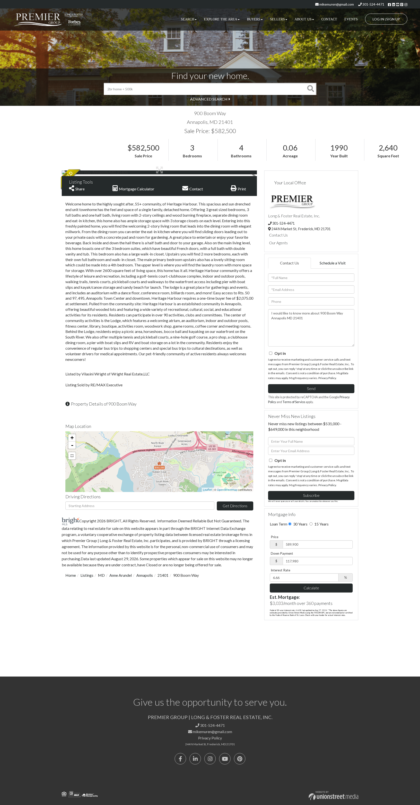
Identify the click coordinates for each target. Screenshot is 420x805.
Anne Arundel (120, 575)
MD (101, 575)
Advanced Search (209, 99)
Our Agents (278, 242)
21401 (163, 575)
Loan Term (278, 524)
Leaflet (207, 489)
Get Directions (235, 505)
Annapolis (144, 575)
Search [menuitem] (187, 19)
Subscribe (311, 495)
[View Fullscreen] (72, 455)
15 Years (321, 524)
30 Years (299, 524)
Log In (378, 19)
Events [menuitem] (351, 19)
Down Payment (282, 553)
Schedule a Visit (333, 263)
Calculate (311, 587)
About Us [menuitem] (303, 19)
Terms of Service (293, 402)
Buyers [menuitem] (253, 19)
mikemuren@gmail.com (336, 4)
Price (274, 537)
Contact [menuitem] (329, 19)
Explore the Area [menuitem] (220, 19)
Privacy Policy (327, 378)
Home (70, 575)
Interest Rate (280, 570)
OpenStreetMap (227, 489)
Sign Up (393, 19)
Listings (86, 575)
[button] (310, 89)
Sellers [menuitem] (277, 19)
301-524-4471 (373, 4)
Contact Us (278, 235)
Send (311, 388)
